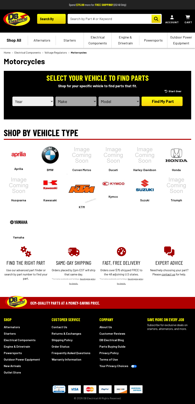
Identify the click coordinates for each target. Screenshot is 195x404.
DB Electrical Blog (111, 340)
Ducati (113, 170)
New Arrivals (12, 366)
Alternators (42, 40)
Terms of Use (108, 359)
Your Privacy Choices (113, 366)
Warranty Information (66, 359)
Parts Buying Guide (112, 346)
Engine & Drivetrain (125, 40)
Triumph (176, 200)
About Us (105, 327)
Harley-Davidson (144, 170)
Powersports (153, 40)
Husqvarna (18, 200)
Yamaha (18, 237)
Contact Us (59, 327)
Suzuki (144, 200)
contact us (168, 274)
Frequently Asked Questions (71, 353)
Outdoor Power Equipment (181, 40)
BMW (50, 170)
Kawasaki (50, 200)
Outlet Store (12, 372)
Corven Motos (81, 170)
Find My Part (163, 101)
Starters (70, 40)
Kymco (113, 196)
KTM (82, 207)
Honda (176, 170)
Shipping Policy (62, 340)
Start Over (175, 91)
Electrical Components (97, 40)
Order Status (61, 346)
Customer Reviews (112, 333)
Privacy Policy (109, 353)
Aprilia (18, 168)
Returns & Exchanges (66, 333)
